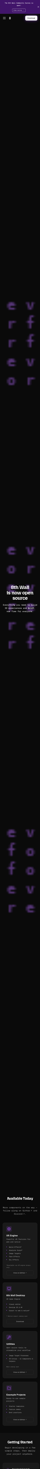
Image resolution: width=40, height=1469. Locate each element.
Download (31, 18)
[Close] (38, 7)
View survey (18, 10)
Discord (18, 1214)
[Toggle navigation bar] (4, 18)
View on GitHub (19, 1273)
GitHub (26, 1210)
